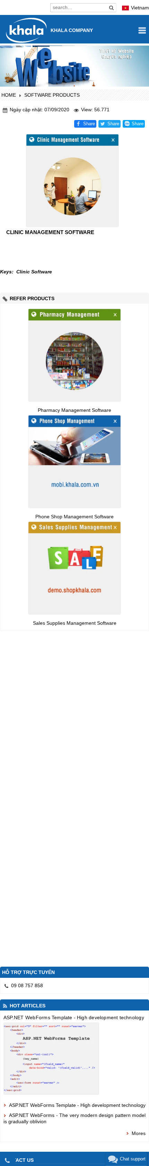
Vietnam (140, 7)
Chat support (133, 1158)
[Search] (111, 7)
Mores (139, 1133)
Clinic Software (34, 271)
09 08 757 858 (27, 985)
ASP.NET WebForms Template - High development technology (73, 1017)
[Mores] (74, 1059)
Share (89, 123)
